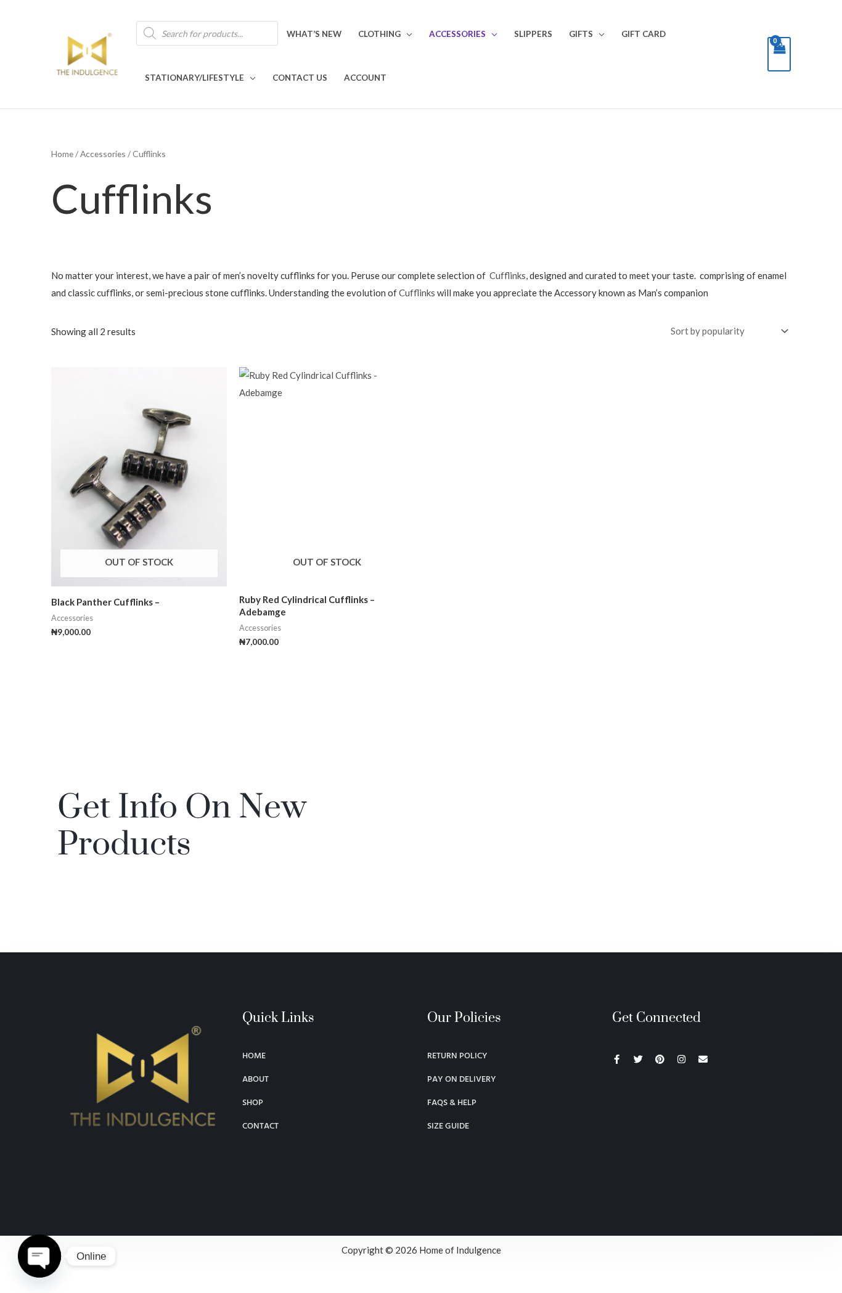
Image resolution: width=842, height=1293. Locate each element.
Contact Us (299, 78)
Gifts (581, 34)
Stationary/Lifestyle (194, 78)
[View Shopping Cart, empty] (779, 54)
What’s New (314, 34)
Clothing (379, 34)
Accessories (457, 34)
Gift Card (643, 34)
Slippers (533, 34)
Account (365, 78)
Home (62, 153)
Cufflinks (507, 275)
